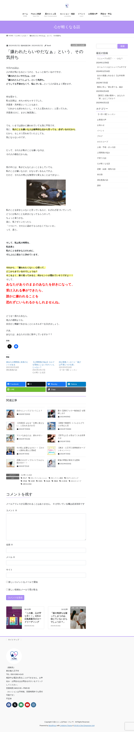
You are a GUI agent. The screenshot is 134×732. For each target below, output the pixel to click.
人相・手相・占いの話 (106, 147)
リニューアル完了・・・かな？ (110, 58)
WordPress (52, 726)
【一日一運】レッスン (106, 114)
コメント (11, 510)
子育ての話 (101, 158)
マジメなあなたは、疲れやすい (29, 435)
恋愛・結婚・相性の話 (106, 169)
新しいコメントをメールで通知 (23, 582)
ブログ (100, 136)
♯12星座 (64, 481)
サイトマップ (13, 640)
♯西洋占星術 (27, 484)
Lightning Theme (66, 726)
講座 (99, 185)
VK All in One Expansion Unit (84, 726)
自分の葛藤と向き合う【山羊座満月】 (111, 77)
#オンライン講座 (57, 478)
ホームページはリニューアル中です (111, 67)
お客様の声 (101, 120)
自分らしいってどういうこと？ (29, 411)
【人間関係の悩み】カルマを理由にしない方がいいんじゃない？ (43, 364)
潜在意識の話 (102, 180)
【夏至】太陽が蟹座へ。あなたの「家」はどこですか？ (111, 96)
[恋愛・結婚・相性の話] (78, 611)
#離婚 (56, 481)
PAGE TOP (128, 707)
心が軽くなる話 (78, 45)
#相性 (40, 481)
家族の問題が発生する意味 (69, 460)
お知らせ (100, 125)
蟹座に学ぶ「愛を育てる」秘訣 (110, 87)
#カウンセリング (72, 478)
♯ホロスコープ (76, 481)
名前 (9, 545)
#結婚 (48, 481)
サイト (9, 570)
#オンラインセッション (39, 478)
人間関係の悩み (103, 153)
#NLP (25, 478)
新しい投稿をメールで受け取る (23, 589)
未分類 (100, 174)
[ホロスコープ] (14, 612)
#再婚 (25, 481)
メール (10, 557)
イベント (100, 131)
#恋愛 (33, 481)
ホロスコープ (102, 142)
